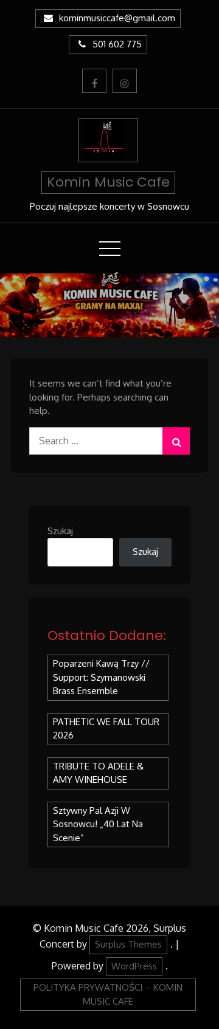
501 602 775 (117, 44)
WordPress (134, 966)
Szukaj (60, 531)
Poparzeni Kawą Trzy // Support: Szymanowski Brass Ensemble (101, 677)
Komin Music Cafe (108, 182)
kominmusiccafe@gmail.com (117, 18)
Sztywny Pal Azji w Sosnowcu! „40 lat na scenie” (98, 824)
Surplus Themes (128, 944)
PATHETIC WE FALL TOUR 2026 (106, 729)
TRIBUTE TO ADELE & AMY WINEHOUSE (98, 773)
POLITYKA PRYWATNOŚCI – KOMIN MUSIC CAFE (107, 994)
